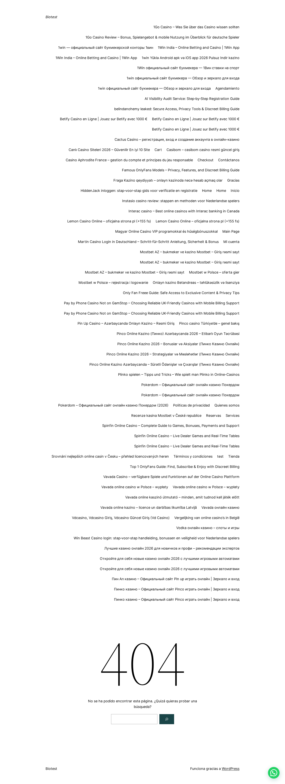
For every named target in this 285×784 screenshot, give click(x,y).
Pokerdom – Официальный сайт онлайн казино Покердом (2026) (113, 405)
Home (207, 191)
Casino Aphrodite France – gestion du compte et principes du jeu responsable (129, 160)
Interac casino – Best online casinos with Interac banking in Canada (184, 211)
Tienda (233, 456)
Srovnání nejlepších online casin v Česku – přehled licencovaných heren (110, 456)
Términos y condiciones (193, 456)
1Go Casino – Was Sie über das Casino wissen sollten (196, 27)
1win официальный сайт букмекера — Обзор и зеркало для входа (183, 78)
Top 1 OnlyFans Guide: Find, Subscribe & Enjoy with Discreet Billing (184, 467)
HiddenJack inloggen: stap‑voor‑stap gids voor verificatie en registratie (139, 191)
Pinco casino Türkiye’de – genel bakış (209, 323)
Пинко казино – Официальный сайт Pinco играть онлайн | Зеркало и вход (176, 589)
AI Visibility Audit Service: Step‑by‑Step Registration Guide (192, 99)
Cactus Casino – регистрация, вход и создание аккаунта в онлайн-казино (177, 139)
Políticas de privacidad (191, 405)
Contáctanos (228, 160)
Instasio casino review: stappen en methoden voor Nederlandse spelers (180, 201)
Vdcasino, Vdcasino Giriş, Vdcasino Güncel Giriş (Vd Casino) (121, 518)
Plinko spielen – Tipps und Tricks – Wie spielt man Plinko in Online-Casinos (178, 374)
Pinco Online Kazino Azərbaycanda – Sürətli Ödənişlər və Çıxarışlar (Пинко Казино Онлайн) (164, 364)
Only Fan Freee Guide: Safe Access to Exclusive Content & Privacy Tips (181, 293)
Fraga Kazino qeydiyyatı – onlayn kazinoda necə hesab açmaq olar (168, 180)
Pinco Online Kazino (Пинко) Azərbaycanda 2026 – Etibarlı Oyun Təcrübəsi (178, 334)
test (220, 456)
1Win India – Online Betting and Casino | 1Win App (198, 47)
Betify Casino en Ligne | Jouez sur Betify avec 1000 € (103, 119)
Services (232, 415)
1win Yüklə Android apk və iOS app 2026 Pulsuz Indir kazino (190, 58)
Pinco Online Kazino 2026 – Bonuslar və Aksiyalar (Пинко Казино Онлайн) (178, 344)
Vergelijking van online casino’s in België (206, 518)
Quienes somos (226, 405)
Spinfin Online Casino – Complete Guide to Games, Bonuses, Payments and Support (170, 426)
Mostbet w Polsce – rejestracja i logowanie (113, 282)
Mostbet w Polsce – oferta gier (214, 272)
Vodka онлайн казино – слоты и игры (207, 528)
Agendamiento (227, 88)
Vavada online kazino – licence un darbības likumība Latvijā (148, 507)
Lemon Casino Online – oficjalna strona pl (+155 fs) (109, 221)
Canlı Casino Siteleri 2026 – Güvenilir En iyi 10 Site (109, 150)
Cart (158, 150)
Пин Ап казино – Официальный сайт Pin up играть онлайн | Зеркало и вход (175, 579)
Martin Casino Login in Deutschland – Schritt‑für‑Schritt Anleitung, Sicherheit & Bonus (148, 242)
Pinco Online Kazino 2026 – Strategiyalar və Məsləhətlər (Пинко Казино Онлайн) (172, 354)
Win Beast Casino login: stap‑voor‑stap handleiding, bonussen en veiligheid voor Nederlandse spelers (156, 538)
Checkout (205, 160)
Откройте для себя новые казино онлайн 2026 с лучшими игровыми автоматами (169, 559)
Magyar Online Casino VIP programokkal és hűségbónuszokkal (166, 231)
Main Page (230, 231)
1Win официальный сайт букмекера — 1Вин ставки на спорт (188, 68)
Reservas (213, 415)
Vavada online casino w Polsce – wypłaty (134, 487)
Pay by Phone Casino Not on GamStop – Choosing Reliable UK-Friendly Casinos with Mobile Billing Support (151, 303)
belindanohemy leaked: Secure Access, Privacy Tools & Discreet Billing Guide (176, 109)
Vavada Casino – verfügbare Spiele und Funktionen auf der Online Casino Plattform (171, 477)
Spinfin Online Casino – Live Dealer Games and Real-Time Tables (186, 436)
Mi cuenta (231, 242)
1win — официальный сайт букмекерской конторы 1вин (105, 47)
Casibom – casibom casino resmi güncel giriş (203, 150)
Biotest (51, 17)
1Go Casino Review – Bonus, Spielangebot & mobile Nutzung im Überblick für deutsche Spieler (162, 37)
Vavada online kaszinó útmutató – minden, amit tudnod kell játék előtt (182, 497)
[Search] (166, 719)
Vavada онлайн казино (220, 507)
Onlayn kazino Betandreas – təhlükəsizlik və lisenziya (196, 282)
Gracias (233, 180)
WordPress (230, 769)
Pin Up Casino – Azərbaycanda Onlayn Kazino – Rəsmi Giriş (126, 323)
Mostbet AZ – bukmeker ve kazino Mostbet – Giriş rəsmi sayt (189, 252)
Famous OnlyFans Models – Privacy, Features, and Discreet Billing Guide (180, 170)
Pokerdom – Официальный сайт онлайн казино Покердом (190, 385)
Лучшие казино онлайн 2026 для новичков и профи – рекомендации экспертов (171, 548)
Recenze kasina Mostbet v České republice (166, 415)
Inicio (235, 191)
